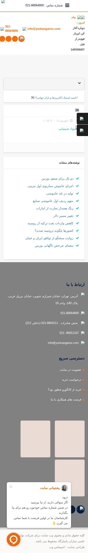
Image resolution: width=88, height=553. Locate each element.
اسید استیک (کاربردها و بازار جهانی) (56, 97)
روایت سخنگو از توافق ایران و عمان (49, 238)
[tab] (44, 84)
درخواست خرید (71, 379)
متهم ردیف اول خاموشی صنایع (53, 201)
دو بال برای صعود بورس (58, 178)
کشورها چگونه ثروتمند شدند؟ (54, 230)
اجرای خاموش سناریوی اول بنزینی (51, 186)
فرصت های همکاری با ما (66, 399)
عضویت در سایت (70, 369)
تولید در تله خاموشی (60, 193)
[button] (44, 84)
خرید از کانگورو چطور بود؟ (64, 389)
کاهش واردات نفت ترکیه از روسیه (51, 223)
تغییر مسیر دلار (63, 215)
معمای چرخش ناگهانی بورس (54, 245)
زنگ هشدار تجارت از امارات (55, 208)
